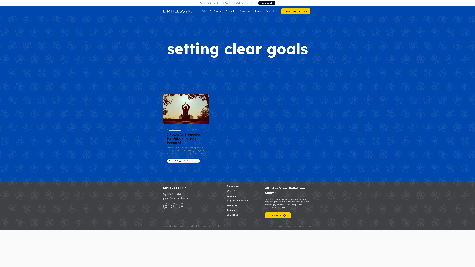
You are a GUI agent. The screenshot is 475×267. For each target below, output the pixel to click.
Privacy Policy (284, 226)
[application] (236, 11)
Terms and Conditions (302, 226)
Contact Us (232, 215)
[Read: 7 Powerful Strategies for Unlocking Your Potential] (186, 109)
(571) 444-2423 (174, 194)
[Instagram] (166, 206)
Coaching (231, 196)
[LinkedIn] (174, 206)
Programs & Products (237, 200)
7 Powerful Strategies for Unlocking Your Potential (184, 138)
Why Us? (231, 191)
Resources (232, 205)
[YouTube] (182, 206)
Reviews (231, 210)
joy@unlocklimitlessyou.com (180, 198)
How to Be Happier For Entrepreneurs (183, 161)
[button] (266, 3)
